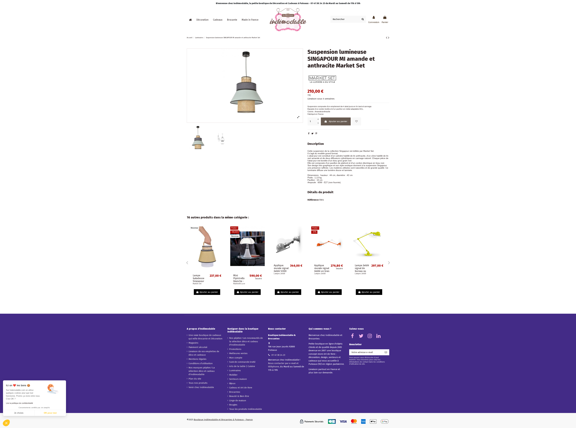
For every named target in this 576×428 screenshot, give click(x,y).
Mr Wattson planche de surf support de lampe (362, 280)
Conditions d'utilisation (201, 363)
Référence (313, 199)
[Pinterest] (316, 133)
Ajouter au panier (338, 121)
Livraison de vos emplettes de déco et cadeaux (204, 353)
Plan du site (195, 378)
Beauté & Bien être (239, 396)
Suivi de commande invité (242, 362)
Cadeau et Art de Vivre (240, 387)
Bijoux (232, 383)
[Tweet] (312, 133)
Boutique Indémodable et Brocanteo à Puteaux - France (223, 419)
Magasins (193, 342)
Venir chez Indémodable (201, 387)
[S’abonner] (385, 352)
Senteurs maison (238, 379)
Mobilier (233, 374)
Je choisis (18, 413)
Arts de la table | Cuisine (242, 366)
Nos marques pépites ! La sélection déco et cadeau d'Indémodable (202, 371)
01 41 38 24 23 (278, 355)
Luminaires (235, 370)
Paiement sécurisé (198, 347)
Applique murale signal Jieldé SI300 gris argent (321, 280)
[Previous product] (387, 38)
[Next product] (388, 38)
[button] (202, 19)
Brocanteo (234, 392)
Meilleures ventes (238, 353)
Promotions (235, 349)
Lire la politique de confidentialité (19, 403)
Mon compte (235, 357)
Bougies (233, 404)
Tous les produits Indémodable (245, 409)
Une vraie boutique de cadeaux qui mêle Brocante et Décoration (205, 337)
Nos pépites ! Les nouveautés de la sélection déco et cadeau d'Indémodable (246, 341)
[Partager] (308, 133)
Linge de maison (237, 400)
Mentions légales (197, 359)
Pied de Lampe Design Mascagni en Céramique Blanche (282, 281)
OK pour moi (50, 413)
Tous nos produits (198, 383)
